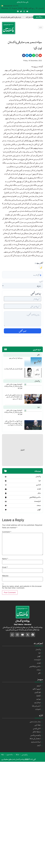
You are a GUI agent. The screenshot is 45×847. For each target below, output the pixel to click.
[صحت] (5, 505)
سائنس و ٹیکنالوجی (35, 497)
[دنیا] (5, 480)
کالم (38, 355)
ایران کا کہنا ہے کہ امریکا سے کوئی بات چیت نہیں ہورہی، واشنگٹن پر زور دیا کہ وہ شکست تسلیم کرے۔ (13, 423)
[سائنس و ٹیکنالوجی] (5, 497)
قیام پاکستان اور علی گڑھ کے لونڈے (13, 369)
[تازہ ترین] (5, 485)
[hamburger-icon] (40, 27)
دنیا (38, 407)
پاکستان (37, 381)
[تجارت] (5, 489)
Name (5, 559)
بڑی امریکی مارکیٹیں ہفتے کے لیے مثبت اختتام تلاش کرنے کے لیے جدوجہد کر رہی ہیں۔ (13, 397)
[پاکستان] (5, 476)
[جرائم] (5, 493)
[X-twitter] (27, 634)
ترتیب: (41, 281)
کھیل (39, 509)
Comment (6, 532)
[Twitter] (21, 11)
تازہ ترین (38, 485)
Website (5, 576)
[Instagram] (24, 11)
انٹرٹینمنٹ (37, 501)
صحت (39, 505)
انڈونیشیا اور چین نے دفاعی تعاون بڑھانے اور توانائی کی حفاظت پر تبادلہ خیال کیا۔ (13, 386)
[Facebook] (18, 11)
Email (5, 567)
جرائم (39, 493)
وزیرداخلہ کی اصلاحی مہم (15, 358)
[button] (23, 55)
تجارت (39, 489)
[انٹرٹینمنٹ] (5, 501)
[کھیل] (5, 509)
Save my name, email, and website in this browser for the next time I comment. (22, 587)
